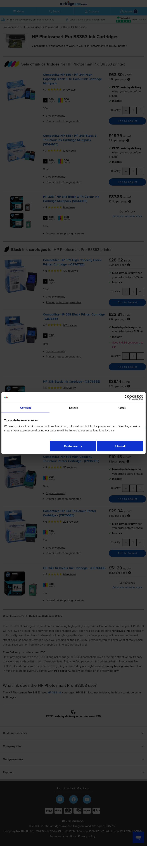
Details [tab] (73, 407)
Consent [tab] (25, 407)
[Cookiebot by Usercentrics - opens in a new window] (127, 397)
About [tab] (121, 407)
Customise (71, 445)
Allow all (120, 445)
